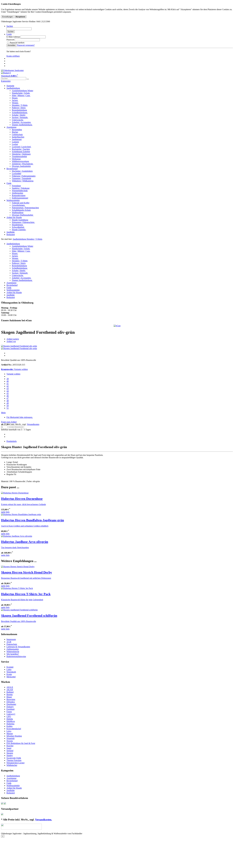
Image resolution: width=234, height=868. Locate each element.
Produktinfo (11, 441)
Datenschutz (11, 644)
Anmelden (11, 45)
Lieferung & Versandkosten (18, 647)
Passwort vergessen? (26, 45)
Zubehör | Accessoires (21, 122)
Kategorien (6, 81)
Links (8, 669)
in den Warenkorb (16, 427)
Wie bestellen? (12, 654)
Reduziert (10, 234)
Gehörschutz (17, 134)
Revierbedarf (12, 168)
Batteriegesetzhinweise (16, 656)
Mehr (3, 413)
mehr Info (5, 512)
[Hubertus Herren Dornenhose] (15, 493)
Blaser (9, 697)
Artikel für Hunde (14, 217)
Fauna (9, 711)
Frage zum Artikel (9, 422)
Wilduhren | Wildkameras (22, 181)
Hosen (15, 98)
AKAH (9, 689)
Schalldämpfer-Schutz (21, 210)
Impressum (11, 639)
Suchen (11, 32)
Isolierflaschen (18, 137)
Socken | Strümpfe (20, 117)
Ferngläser (16, 186)
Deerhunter (11, 704)
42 (7, 386)
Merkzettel (11, 677)
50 (7, 405)
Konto (9, 674)
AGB (8, 642)
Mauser (9, 733)
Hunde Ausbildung (20, 220)
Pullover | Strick (19, 108)
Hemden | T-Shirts (19, 105)
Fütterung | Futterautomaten (23, 176)
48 (7, 401)
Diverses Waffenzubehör (23, 215)
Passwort (10, 39)
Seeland (9, 750)
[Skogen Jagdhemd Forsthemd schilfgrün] (19, 610)
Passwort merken (16, 42)
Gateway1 (10, 714)
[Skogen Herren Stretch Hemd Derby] (18, 566)
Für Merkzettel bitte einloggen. (19, 417)
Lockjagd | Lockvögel (21, 147)
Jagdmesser (17, 139)
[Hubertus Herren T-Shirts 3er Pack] (17, 588)
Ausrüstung (11, 127)
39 (7, 379)
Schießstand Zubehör (21, 151)
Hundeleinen (17, 225)
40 (7, 381)
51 (7, 408)
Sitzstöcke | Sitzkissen (21, 154)
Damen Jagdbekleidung (22, 125)
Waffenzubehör (13, 200)
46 (7, 396)
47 (7, 398)
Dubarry (10, 707)
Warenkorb (11, 672)
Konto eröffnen (13, 56)
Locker (15, 144)
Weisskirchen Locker (15, 763)
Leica (8, 731)
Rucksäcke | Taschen (21, 149)
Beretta (9, 694)
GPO (8, 716)
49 (7, 403)
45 (7, 393)
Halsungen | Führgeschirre (23, 222)
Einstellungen (7, 17)
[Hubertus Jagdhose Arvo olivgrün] (16, 536)
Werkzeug (16, 159)
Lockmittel (16, 173)
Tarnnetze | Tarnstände (21, 178)
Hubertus (10, 724)
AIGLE (9, 687)
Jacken (15, 100)
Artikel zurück (12, 339)
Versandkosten (33, 424)
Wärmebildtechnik (20, 190)
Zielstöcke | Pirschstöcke (22, 164)
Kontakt (9, 667)
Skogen (9, 753)
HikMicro (10, 721)
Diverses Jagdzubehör (21, 166)
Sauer (8, 748)
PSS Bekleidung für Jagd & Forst (20, 743)
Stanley (9, 755)
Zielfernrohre (17, 193)
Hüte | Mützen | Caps (21, 95)
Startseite (10, 86)
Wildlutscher (11, 765)
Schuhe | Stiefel (19, 115)
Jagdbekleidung (13, 88)
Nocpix (9, 741)
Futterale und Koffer (20, 203)
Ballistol (10, 692)
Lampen (15, 142)
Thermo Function (13, 760)
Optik (8, 183)
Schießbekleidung (20, 112)
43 (7, 388)
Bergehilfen (17, 129)
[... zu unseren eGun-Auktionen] (117, 326)
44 (7, 391)
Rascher (9, 746)
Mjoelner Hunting (14, 736)
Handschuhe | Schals (21, 93)
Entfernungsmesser (20, 198)
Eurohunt (10, 709)
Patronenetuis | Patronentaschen (25, 207)
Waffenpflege (17, 212)
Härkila (9, 719)
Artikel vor (11, 341)
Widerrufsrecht (12, 651)
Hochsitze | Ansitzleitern (22, 171)
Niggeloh (10, 738)
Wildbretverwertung (20, 161)
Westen (15, 103)
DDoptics (10, 702)
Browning (10, 699)
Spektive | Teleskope (21, 188)
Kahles (9, 726)
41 (7, 384)
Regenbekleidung (19, 110)
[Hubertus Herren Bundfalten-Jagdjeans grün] (21, 514)
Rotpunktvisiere (18, 195)
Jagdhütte (10, 232)
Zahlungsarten (12, 649)
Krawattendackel (13, 728)
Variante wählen (13, 374)
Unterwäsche (18, 120)
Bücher (15, 132)
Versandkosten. (43, 819)
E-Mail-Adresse (13, 37)
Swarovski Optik (13, 758)
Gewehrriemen (18, 205)
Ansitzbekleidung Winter (22, 90)
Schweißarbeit (18, 227)
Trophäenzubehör (19, 156)
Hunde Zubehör (19, 229)
